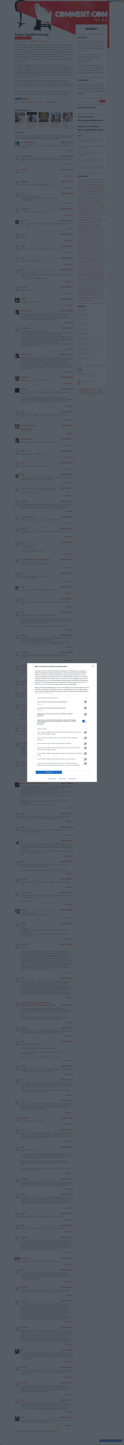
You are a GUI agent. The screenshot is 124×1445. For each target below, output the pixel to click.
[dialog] (62, 722)
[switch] (84, 702)
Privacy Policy (72, 778)
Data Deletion (52, 778)
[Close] (93, 666)
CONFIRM (49, 772)
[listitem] (62, 698)
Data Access (62, 778)
